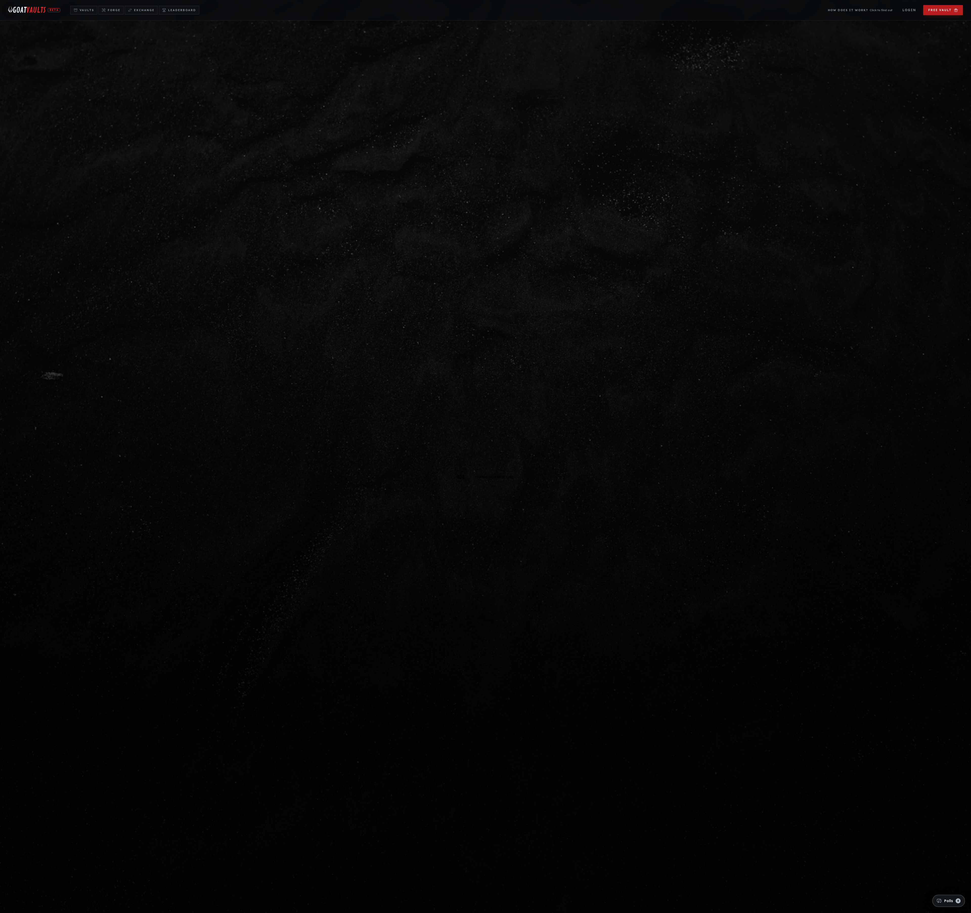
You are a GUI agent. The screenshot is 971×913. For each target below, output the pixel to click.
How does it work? (860, 10)
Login (909, 10)
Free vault (940, 10)
